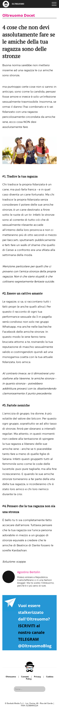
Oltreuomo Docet (18, 15)
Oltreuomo (11, 676)
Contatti (25, 676)
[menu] (54, 4)
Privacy (37, 676)
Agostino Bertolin (28, 572)
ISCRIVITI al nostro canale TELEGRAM (31, 632)
